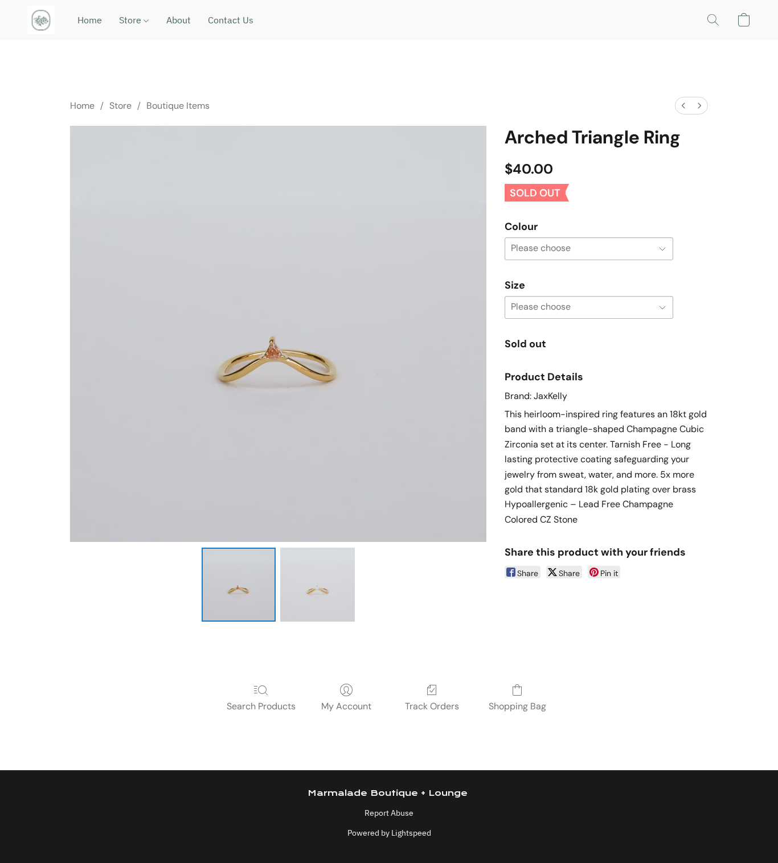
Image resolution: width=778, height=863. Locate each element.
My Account (346, 706)
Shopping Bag (517, 706)
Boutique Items (178, 106)
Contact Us (230, 20)
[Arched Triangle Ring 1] (317, 585)
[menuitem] (683, 105)
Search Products (261, 706)
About (178, 20)
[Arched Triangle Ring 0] (239, 585)
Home (89, 20)
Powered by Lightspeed (389, 833)
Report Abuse (389, 813)
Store (131, 20)
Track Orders (432, 706)
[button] (41, 20)
